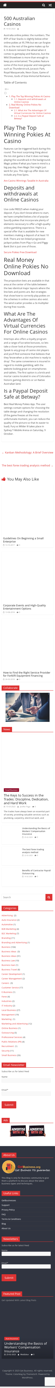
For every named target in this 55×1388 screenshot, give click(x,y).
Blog (4, 1223)
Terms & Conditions (11, 1219)
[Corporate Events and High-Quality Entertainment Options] (27, 553)
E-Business (7, 992)
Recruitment (8, 1046)
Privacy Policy (8, 1209)
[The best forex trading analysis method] (11, 848)
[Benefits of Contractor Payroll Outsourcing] (11, 869)
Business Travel (9, 969)
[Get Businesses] (27, 1161)
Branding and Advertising (14, 942)
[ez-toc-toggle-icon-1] (27, 91)
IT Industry (7, 1005)
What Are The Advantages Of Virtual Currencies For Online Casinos (32, 111)
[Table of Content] (27, 89)
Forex (4, 996)
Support (6, 1205)
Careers (6, 983)
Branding (6, 938)
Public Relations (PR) (12, 1041)
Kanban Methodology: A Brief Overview (27, 452)
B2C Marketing (9, 933)
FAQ (4, 1214)
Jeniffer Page (25, 806)
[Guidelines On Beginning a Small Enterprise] (27, 485)
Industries (7, 1001)
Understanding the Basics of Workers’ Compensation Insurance (36, 831)
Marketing (7, 1019)
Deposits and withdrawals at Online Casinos (30, 100)
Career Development (12, 974)
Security (6, 1050)
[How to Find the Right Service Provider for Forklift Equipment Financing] (27, 620)
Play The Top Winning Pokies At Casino (30, 96)
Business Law (8, 960)
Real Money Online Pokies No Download (25, 106)
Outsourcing (8, 1032)
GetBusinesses (9, 1200)
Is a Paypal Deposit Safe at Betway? (29, 117)
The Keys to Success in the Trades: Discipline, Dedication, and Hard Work (26, 799)
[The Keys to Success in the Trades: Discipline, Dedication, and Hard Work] (27, 736)
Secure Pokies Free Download (20, 252)
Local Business (9, 1010)
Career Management (12, 978)
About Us (6, 1228)
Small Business (11, 790)
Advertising (7, 915)
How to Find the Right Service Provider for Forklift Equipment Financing (26, 674)
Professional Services (12, 1037)
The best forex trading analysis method (27, 465)
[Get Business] (5, 5)
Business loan (8, 965)
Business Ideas (9, 951)
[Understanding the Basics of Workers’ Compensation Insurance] (11, 827)
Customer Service (10, 987)
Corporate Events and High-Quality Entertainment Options (24, 607)
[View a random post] (50, 5)
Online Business (10, 1028)
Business (6, 947)
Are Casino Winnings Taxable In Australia (26, 180)
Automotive (7, 924)
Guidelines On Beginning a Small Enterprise (23, 540)
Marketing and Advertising (15, 1023)
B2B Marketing (9, 929)
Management (8, 1014)
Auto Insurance (9, 920)
